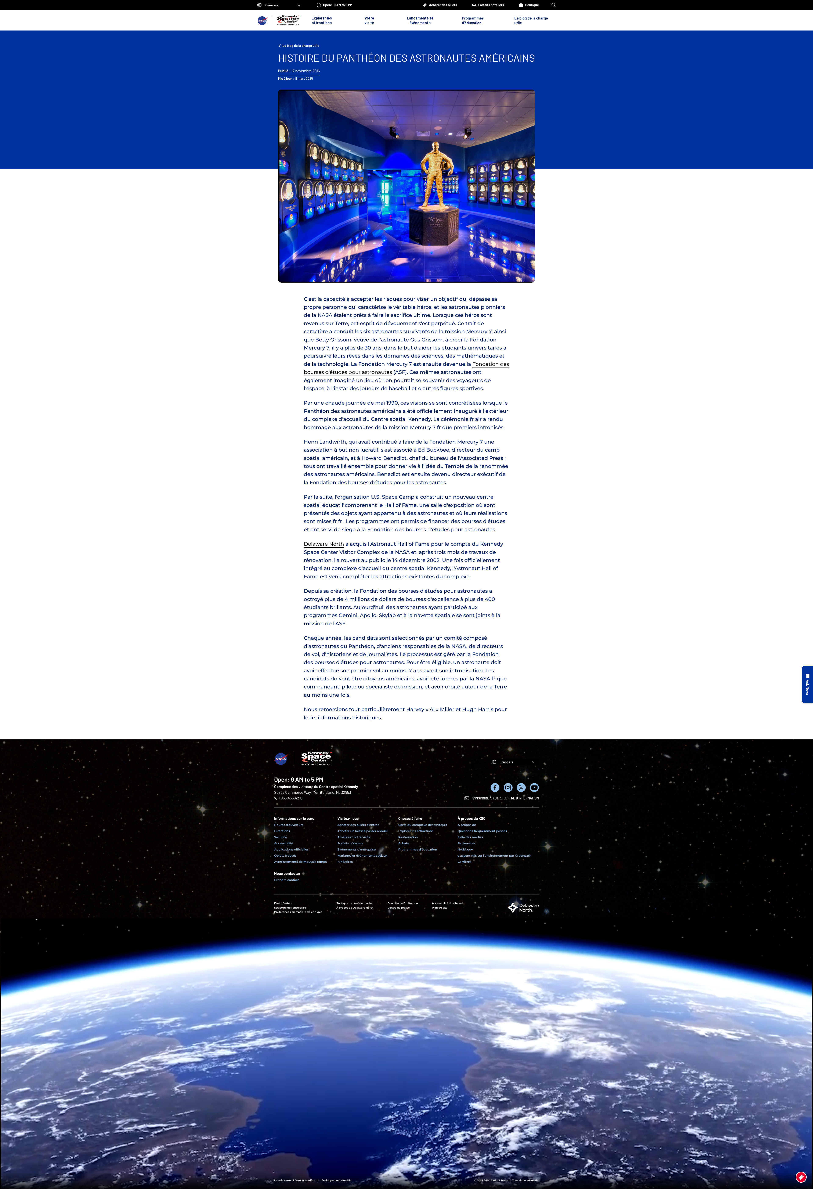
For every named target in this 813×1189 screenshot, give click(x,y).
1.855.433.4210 (290, 798)
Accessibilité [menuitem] (283, 843)
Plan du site (439, 907)
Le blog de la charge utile (531, 20)
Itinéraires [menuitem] (345, 862)
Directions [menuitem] (282, 831)
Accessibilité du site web (448, 903)
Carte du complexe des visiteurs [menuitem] (422, 825)
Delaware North (324, 544)
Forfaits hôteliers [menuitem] (350, 843)
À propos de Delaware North (354, 907)
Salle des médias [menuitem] (470, 837)
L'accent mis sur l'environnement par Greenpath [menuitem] (494, 855)
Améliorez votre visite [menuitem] (354, 837)
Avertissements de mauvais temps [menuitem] (300, 862)
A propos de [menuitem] (467, 825)
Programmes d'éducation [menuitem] (417, 849)
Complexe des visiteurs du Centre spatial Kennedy (316, 786)
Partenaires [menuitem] (466, 843)
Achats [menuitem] (403, 843)
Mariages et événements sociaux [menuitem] (362, 855)
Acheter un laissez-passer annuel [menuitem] (362, 831)
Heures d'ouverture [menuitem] (289, 825)
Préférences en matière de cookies (298, 912)
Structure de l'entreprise (290, 907)
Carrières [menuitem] (464, 862)
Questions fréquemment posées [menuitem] (482, 831)
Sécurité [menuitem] (280, 837)
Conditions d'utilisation (403, 903)
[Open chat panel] (807, 684)
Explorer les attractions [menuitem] (415, 831)
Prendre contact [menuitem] (286, 880)
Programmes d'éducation (473, 20)
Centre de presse (399, 907)
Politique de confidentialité (354, 903)
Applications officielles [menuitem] (291, 849)
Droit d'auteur (283, 903)
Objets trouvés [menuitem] (285, 855)
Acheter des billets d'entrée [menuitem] (358, 825)
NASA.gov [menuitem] (465, 849)
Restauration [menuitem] (408, 837)
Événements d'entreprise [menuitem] (356, 849)
